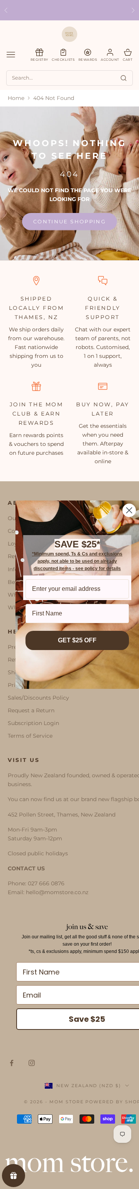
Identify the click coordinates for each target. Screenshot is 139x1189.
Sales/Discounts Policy (38, 697)
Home (16, 98)
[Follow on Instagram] (32, 1063)
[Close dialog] (129, 510)
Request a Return (31, 710)
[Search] (123, 78)
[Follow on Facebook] (11, 1063)
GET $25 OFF (77, 640)
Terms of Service (30, 735)
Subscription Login (33, 723)
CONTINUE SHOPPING (69, 221)
